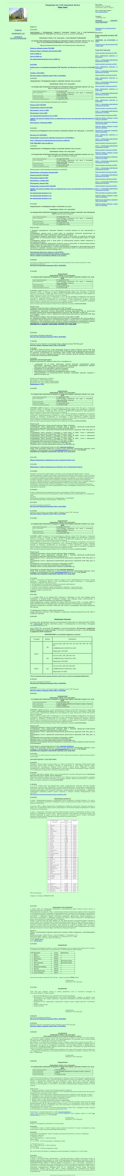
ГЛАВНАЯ (18, 30)
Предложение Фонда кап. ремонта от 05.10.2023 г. (47, 252)
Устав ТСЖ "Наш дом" (102, 50)
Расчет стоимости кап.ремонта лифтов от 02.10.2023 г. (48, 255)
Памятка (33, 591)
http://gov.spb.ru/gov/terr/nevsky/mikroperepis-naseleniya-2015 (48, 794)
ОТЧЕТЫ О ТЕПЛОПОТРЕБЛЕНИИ (18, 37)
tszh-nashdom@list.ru (101, 12)
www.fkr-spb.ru (38, 941)
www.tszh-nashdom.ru (67, 447)
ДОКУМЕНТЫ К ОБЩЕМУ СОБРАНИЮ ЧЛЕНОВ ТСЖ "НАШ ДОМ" (53, 324)
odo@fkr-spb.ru (38, 939)
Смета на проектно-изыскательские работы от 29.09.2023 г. (50, 254)
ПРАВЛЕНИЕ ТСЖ (18, 33)
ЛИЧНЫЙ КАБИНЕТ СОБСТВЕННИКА (106, 21)
